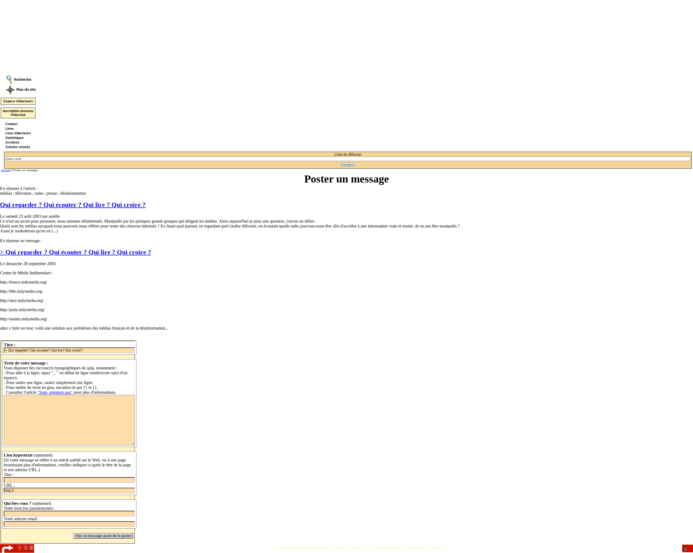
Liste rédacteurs (18, 133)
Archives (12, 142)
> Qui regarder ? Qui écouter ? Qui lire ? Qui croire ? (75, 252)
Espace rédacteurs (18, 101)
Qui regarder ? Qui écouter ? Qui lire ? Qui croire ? (73, 204)
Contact (11, 124)
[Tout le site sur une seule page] (21, 88)
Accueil (5, 170)
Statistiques (14, 138)
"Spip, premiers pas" (55, 392)
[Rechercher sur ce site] (21, 78)
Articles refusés (17, 147)
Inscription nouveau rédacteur (18, 113)
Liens (9, 129)
